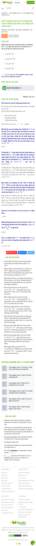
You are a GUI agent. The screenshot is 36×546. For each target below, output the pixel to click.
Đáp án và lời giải (13, 36)
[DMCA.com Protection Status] (14, 535)
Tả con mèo (22, 478)
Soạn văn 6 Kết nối (7, 505)
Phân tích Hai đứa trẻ (24, 486)
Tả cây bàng (22, 507)
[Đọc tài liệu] (16, 543)
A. (10, 54)
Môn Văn (4, 473)
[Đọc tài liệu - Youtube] (19, 543)
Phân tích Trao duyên (24, 512)
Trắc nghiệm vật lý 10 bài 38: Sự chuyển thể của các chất (19, 384)
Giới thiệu (11, 540)
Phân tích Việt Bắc (24, 473)
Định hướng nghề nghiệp (25, 489)
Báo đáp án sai (12, 252)
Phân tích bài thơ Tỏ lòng (26, 481)
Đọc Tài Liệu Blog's (7, 507)
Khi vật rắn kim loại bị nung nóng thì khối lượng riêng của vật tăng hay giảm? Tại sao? (17, 263)
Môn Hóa (4, 481)
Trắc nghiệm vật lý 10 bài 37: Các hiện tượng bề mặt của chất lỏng (20, 392)
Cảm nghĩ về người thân (25, 509)
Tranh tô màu (5, 486)
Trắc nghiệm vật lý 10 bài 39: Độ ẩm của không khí (20, 376)
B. (11, 59)
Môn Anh (4, 475)
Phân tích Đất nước (24, 483)
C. (10, 64)
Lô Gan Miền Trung (7, 513)
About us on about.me (8, 491)
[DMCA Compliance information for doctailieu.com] (25, 535)
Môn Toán (4, 478)
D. (10, 68)
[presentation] (3, 46)
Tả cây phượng (6, 489)
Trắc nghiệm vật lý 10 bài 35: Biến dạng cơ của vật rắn (19, 408)
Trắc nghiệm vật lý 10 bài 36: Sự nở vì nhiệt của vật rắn (20, 400)
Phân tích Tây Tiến (7, 483)
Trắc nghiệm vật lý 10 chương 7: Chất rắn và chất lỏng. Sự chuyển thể (20, 368)
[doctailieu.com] (18, 523)
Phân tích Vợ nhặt (23, 499)
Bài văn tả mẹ (22, 475)
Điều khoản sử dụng (21, 540)
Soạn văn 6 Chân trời (7, 502)
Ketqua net (4, 510)
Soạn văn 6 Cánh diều (8, 499)
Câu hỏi (4, 36)
